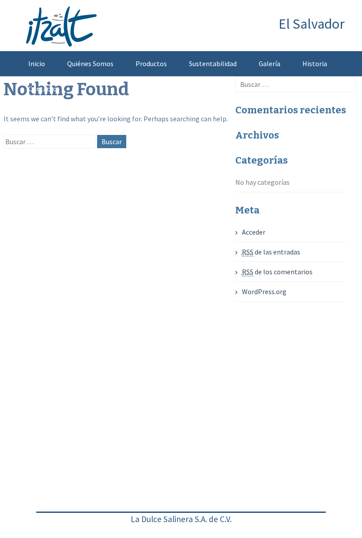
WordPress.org (264, 291)
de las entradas (271, 251)
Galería (269, 63)
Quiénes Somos (90, 63)
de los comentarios (277, 271)
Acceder (253, 232)
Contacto (42, 88)
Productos (151, 63)
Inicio (36, 63)
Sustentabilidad (213, 63)
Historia (314, 63)
